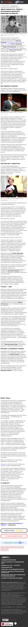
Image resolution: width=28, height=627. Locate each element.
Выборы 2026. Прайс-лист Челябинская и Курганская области (13, 575)
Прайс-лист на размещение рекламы (12, 569)
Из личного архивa (9, 35)
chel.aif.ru (13, 48)
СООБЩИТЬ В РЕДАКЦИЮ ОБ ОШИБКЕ (12, 578)
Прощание (4, 464)
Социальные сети (6, 567)
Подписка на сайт (7, 565)
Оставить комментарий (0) (14, 536)
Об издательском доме (8, 560)
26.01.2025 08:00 (5, 6)
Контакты (17, 565)
